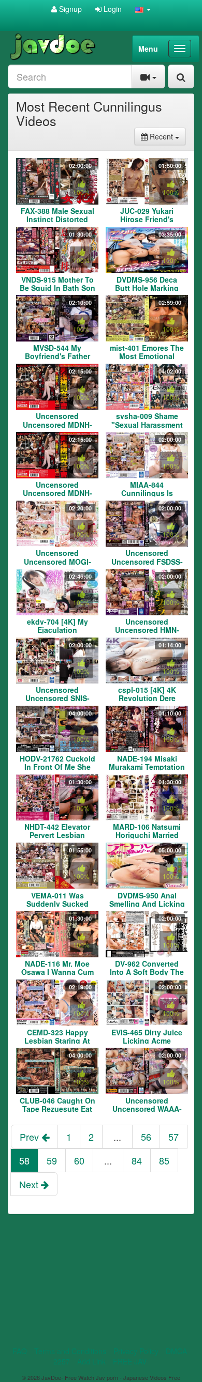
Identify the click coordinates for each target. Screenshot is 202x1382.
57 (173, 1136)
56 (146, 1136)
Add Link (91, 1361)
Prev (30, 1136)
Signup (69, 9)
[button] (143, 9)
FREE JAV (130, 1361)
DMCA (176, 1351)
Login (112, 9)
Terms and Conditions (70, 1351)
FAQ (19, 1351)
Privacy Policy (135, 1351)
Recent (167, 136)
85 (164, 1160)
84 (137, 1160)
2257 (61, 1361)
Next (30, 1184)
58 (24, 1160)
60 (79, 1160)
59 (52, 1160)
